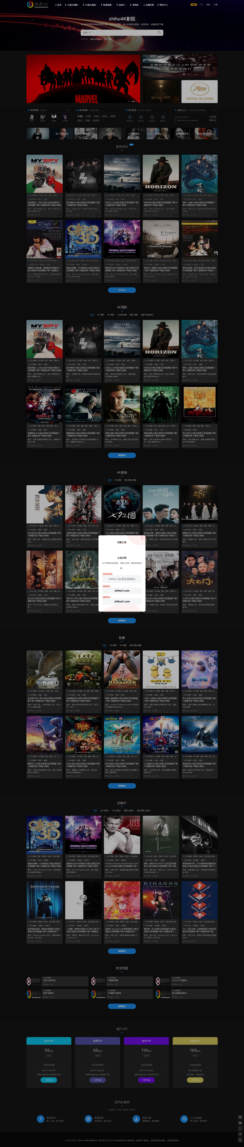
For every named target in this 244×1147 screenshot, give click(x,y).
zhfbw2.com (122, 601)
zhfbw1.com (122, 590)
